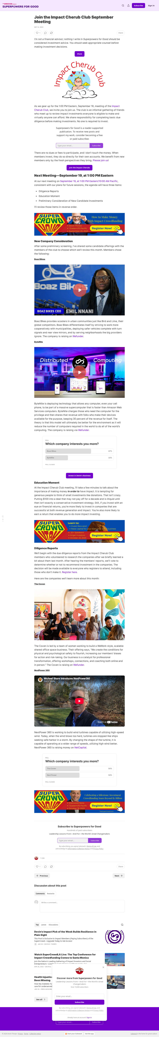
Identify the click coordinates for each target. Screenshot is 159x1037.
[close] (103, 967)
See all (39, 999)
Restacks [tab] (50, 893)
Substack (134, 1034)
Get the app (89, 1034)
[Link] (31, 176)
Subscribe (138, 5)
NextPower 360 (42, 670)
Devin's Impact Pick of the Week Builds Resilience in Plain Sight (65, 933)
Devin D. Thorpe (50, 944)
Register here (69, 572)
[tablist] (45, 893)
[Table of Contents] (2, 518)
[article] (79, 939)
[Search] (122, 5)
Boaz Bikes (39, 259)
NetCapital (80, 747)
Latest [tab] (43, 925)
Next (117, 875)
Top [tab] (37, 925)
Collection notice (35, 1034)
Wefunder (78, 336)
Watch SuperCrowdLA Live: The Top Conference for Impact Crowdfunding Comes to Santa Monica (65, 956)
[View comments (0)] (45, 32)
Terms (26, 1034)
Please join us (100, 160)
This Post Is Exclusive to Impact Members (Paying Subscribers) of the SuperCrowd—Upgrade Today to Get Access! (63, 939)
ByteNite (38, 342)
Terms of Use (91, 1008)
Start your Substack (74, 1034)
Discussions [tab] (53, 925)
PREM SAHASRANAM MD (49, 989)
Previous (44, 875)
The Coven (39, 584)
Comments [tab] (40, 893)
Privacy (20, 1034)
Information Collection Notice (79, 1010)
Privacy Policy (98, 1010)
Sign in (151, 5)
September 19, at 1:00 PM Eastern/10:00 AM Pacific (89, 181)
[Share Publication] (128, 5)
